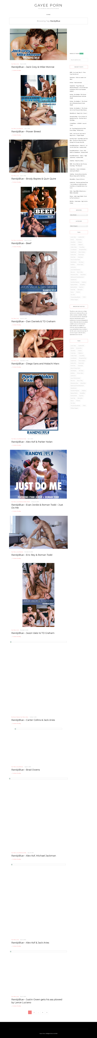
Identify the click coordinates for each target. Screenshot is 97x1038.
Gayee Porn (48, 5)
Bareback (13, 717)
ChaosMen (73, 242)
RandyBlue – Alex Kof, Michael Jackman (33, 855)
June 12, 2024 (23, 939)
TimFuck (78, 292)
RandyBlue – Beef (21, 243)
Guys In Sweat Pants (75, 259)
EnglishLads (73, 252)
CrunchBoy (81, 247)
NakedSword (73, 279)
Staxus (72, 292)
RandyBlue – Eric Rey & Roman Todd (31, 554)
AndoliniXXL (81, 237)
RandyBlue (82, 284)
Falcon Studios (82, 252)
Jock (18, 64)
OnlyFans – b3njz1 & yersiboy (76, 160)
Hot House (81, 262)
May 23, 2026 (23, 64)
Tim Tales (73, 294)
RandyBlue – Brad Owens (25, 769)
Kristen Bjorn (80, 264)
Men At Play (80, 272)
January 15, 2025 (35, 501)
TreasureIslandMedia (75, 297)
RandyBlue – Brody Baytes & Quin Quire (33, 178)
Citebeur (80, 242)
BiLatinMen (79, 239)
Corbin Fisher (74, 247)
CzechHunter (74, 249)
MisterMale (83, 274)
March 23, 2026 (27, 240)
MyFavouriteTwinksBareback (77, 277)
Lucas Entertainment (75, 269)
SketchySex (80, 289)
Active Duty (73, 237)
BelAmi (72, 239)
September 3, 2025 (24, 360)
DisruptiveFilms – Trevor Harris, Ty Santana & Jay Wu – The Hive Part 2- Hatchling (78, 118)
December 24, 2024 (28, 552)
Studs (25, 438)
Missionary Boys (74, 274)
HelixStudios (73, 262)
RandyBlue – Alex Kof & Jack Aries (30, 942)
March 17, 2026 (23, 318)
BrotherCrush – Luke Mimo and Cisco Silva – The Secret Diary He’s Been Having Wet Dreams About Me (79, 140)
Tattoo (28, 501)
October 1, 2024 (33, 717)
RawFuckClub (74, 287)
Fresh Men (73, 257)
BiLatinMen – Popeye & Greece (77, 179)
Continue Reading (16, 70)
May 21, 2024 (23, 996)
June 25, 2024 (31, 852)
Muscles (21, 128)
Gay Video (13, 64)
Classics (18, 717)
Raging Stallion (74, 284)
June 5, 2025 (30, 438)
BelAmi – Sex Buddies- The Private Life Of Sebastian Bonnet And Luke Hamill (78, 96)
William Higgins (74, 299)
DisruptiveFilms (82, 249)
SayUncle (81, 287)
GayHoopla (80, 257)
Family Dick (73, 254)
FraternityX (81, 254)
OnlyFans (84, 282)
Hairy (27, 717)
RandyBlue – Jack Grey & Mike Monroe (32, 67)
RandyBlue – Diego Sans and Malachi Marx (35, 363)
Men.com (73, 272)
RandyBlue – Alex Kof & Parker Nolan (31, 441)
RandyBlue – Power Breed (26, 131)
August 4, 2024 (27, 766)
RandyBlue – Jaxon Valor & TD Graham (32, 633)
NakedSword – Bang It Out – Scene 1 (78, 113)
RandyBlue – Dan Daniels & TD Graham (33, 321)
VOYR (84, 297)
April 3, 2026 (23, 175)
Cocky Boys (73, 244)
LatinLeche (73, 267)
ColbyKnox (80, 244)
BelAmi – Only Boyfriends (76, 82)
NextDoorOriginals (75, 282)
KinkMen (73, 264)
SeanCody (73, 289)
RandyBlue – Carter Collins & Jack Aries (33, 720)
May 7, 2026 (27, 128)
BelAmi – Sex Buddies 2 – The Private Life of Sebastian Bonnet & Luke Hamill (78, 103)
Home (48, 14)
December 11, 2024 (24, 630)
